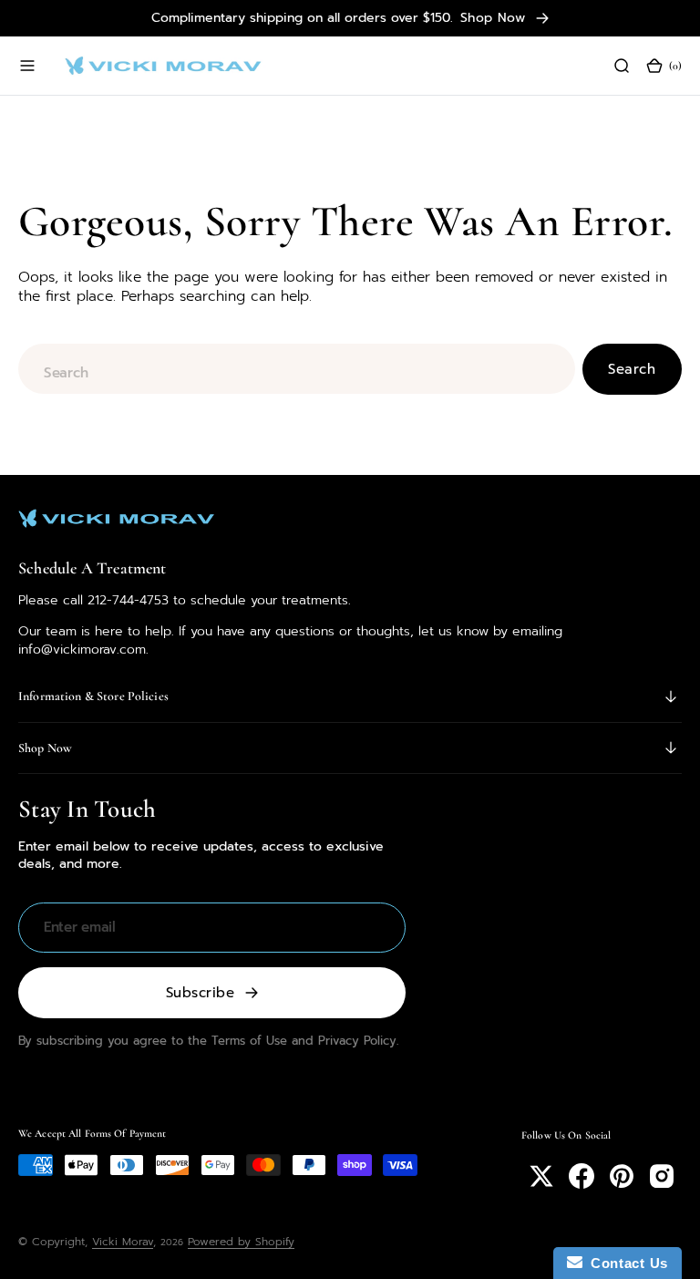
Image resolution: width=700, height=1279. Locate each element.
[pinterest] (622, 1176)
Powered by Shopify (241, 1241)
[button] (27, 66)
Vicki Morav (122, 1241)
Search (631, 369)
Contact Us (625, 1263)
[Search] (621, 66)
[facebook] (581, 1176)
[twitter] (541, 1176)
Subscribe (200, 993)
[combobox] (296, 369)
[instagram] (662, 1176)
